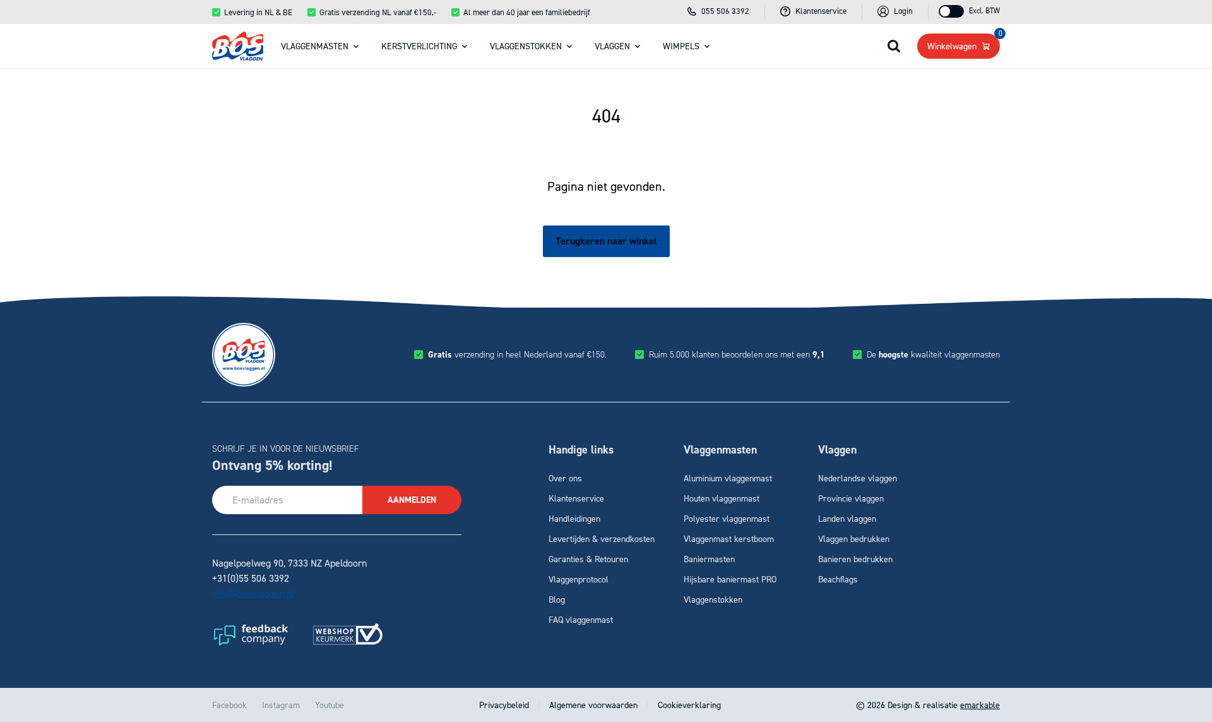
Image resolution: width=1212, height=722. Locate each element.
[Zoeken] (894, 46)
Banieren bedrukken (855, 558)
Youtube (329, 704)
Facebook (229, 704)
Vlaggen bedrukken (853, 538)
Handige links (581, 450)
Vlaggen (612, 45)
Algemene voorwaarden (593, 704)
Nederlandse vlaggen (857, 477)
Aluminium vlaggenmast (728, 477)
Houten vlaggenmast (721, 498)
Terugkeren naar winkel (606, 241)
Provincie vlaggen (851, 498)
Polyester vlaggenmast (726, 518)
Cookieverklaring (688, 704)
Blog (557, 599)
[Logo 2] (348, 634)
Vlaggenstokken (526, 45)
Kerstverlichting (419, 45)
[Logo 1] (250, 634)
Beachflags (838, 579)
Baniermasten (709, 558)
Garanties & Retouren (588, 558)
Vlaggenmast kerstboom (729, 538)
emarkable (980, 704)
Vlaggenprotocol (579, 579)
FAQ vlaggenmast (581, 619)
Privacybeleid (505, 704)
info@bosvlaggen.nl (253, 593)
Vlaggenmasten (314, 45)
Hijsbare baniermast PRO (730, 579)
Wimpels (681, 45)
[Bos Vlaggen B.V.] (237, 46)
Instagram (281, 704)
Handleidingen (574, 518)
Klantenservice (576, 498)
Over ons (565, 477)
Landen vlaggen (847, 518)
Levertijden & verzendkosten (602, 538)
